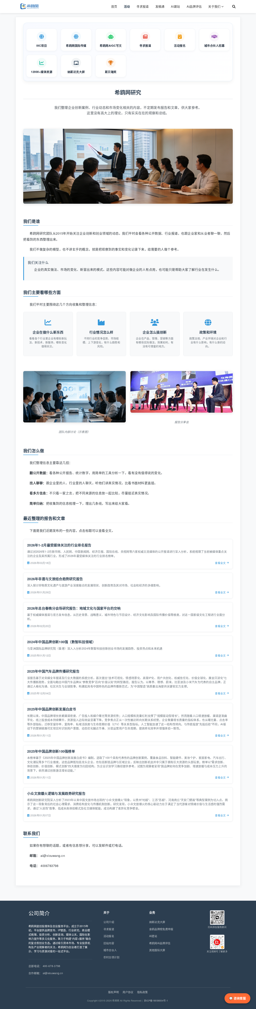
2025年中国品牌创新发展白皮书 (51, 709)
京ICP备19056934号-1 (156, 1000)
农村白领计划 (111, 957)
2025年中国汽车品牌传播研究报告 (53, 671)
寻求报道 (142, 6)
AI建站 (175, 6)
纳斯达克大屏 (157, 922)
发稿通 (160, 6)
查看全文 (220, 563)
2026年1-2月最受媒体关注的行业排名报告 (59, 545)
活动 (127, 6)
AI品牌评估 (194, 6)
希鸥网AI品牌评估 (160, 943)
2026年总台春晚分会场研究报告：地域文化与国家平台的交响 (74, 608)
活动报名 (108, 936)
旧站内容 (108, 943)
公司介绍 (108, 922)
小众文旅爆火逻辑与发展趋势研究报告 (56, 793)
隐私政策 (142, 992)
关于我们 (214, 6)
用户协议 (128, 992)
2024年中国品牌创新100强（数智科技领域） (61, 641)
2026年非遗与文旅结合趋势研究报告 (55, 578)
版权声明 (113, 992)
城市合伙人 (110, 950)
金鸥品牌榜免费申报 (161, 929)
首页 (114, 6)
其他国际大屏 (157, 950)
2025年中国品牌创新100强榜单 (51, 751)
